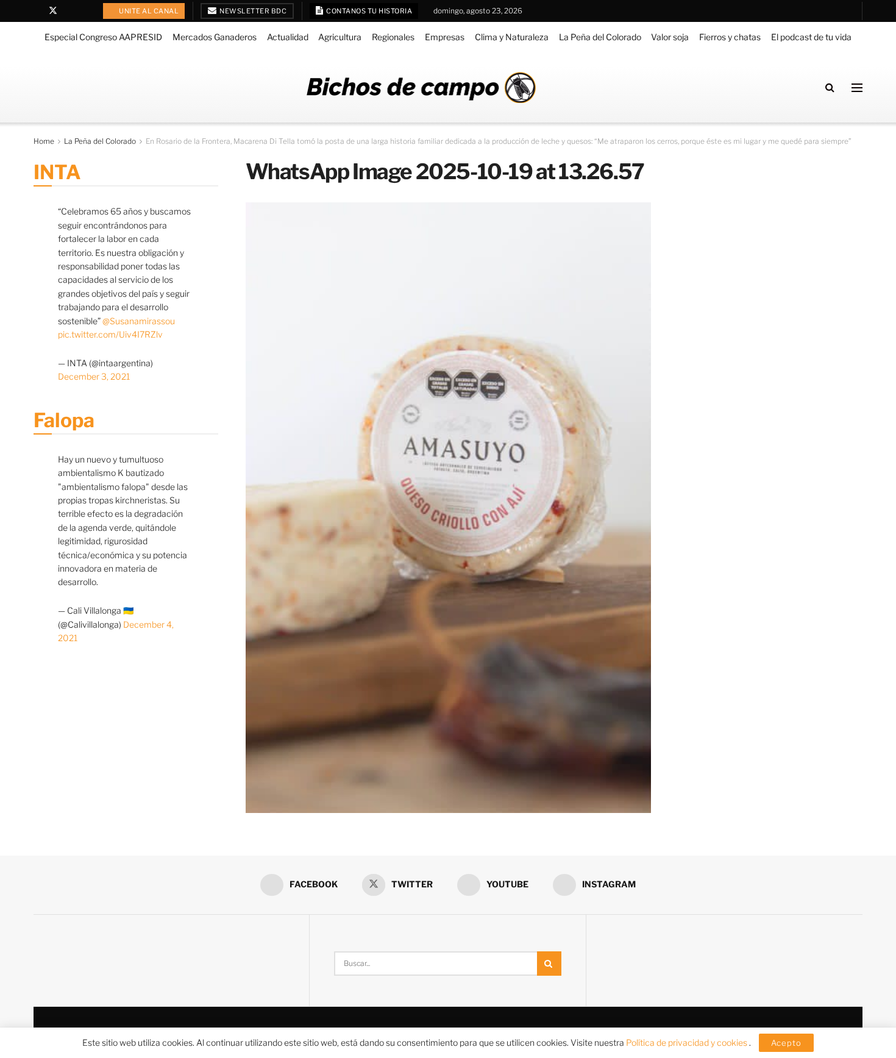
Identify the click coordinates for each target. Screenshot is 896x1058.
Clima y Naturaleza (512, 37)
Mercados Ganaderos (214, 37)
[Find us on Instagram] (84, 11)
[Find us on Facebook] (37, 11)
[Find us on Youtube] (69, 11)
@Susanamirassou (138, 321)
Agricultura (339, 37)
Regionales (393, 37)
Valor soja (670, 37)
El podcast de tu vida (811, 37)
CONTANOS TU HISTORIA (369, 11)
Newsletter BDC (252, 11)
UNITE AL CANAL (148, 11)
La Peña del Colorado (600, 37)
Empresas (444, 37)
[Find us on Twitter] (53, 11)
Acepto (786, 1043)
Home (44, 141)
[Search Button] (829, 87)
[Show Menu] (857, 87)
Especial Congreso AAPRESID (103, 37)
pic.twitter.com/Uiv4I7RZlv (110, 334)
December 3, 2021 (94, 376)
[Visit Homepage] (421, 87)
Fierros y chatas (730, 37)
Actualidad (287, 37)
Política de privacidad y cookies (687, 1042)
